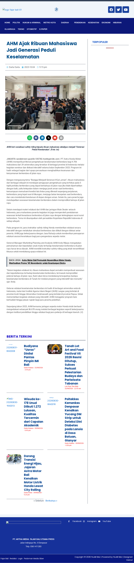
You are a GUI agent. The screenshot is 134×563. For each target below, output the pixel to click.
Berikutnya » (51, 501)
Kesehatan (93, 23)
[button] (29, 137)
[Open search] (103, 9)
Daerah (65, 23)
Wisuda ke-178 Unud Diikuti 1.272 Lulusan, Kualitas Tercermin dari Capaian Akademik (33, 412)
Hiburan (117, 23)
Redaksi (13, 558)
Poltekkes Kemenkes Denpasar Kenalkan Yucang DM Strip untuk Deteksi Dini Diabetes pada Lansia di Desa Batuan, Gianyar (74, 419)
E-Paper (43, 29)
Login (20, 558)
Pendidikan (79, 23)
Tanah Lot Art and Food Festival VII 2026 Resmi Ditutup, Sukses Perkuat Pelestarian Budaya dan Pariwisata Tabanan (74, 365)
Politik (16, 23)
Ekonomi (106, 23)
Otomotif (32, 29)
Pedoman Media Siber (34, 558)
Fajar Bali (5, 558)
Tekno (21, 29)
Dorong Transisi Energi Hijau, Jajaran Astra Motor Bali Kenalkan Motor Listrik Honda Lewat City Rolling (33, 473)
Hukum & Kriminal (32, 23)
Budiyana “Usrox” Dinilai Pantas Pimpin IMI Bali (31, 355)
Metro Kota (49, 23)
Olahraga (10, 29)
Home (7, 23)
